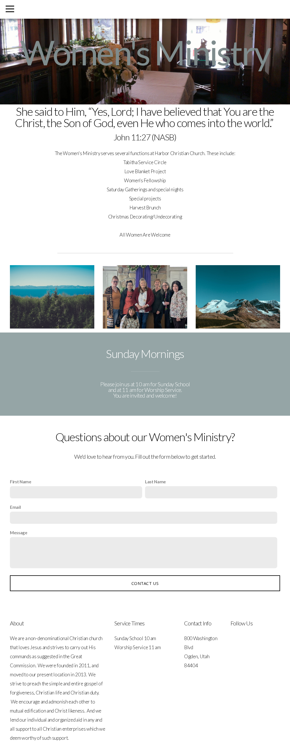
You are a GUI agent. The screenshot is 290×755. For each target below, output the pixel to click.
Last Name (155, 481)
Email (15, 507)
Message (18, 532)
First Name (20, 481)
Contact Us (145, 583)
